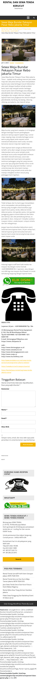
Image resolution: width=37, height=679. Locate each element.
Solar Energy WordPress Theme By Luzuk (18, 604)
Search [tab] (18, 559)
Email (4, 418)
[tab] (28, 17)
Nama (4, 410)
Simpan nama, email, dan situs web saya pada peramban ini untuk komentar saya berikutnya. (18, 439)
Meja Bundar (5, 31)
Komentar (5, 389)
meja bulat (27, 29)
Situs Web (5, 427)
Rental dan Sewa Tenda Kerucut (11, 29)
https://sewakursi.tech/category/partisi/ (15, 366)
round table (14, 31)
